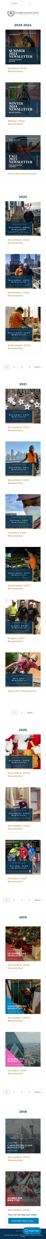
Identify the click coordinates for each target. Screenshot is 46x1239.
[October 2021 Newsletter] (23, 511)
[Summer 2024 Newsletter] (23, 47)
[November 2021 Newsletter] (23, 458)
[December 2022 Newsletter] (23, 218)
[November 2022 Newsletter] (23, 271)
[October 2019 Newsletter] (23, 1049)
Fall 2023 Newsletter (22, 173)
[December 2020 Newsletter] (23, 751)
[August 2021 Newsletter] (23, 617)
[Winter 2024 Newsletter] (23, 99)
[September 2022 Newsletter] (23, 324)
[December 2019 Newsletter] (23, 943)
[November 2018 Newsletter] (23, 1136)
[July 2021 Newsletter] (23, 669)
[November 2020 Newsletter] (23, 804)
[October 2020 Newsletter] (23, 857)
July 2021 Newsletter (22, 691)
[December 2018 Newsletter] (23, 1188)
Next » (38, 367)
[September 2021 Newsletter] (23, 564)
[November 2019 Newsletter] (23, 996)
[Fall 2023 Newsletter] (23, 152)
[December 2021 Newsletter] (23, 406)
